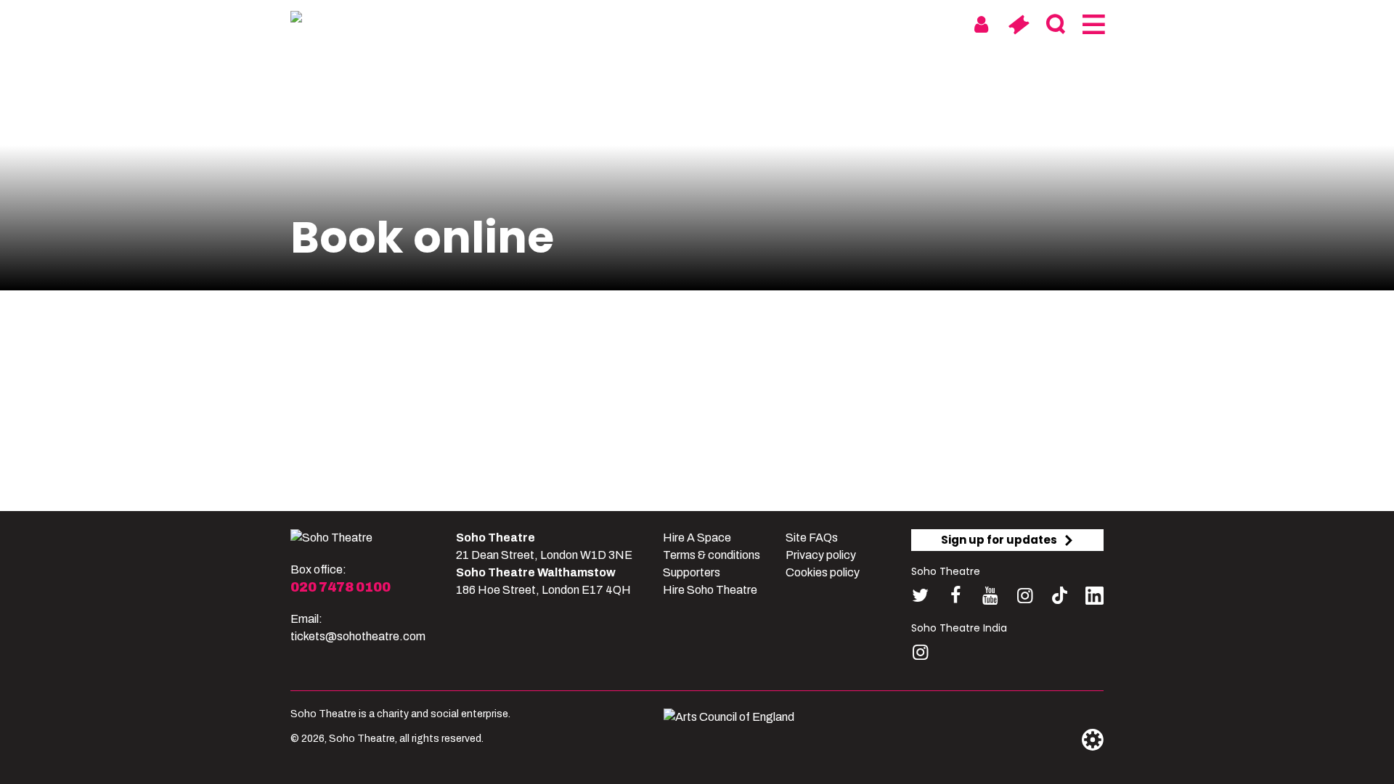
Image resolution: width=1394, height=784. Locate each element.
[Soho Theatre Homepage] (363, 19)
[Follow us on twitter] (920, 595)
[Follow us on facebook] (955, 595)
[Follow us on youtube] (990, 595)
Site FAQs (812, 537)
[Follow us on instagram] (1025, 595)
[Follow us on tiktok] (1060, 595)
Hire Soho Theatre (710, 590)
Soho (676, 24)
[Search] (1055, 25)
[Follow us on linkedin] (1094, 598)
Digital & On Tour (884, 24)
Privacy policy (821, 555)
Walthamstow (760, 24)
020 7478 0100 (340, 587)
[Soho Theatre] (331, 538)
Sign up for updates (999, 539)
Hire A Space (697, 537)
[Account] (981, 25)
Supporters (691, 572)
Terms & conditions (711, 555)
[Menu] (1092, 25)
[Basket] (1018, 25)
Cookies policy (823, 572)
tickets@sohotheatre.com (357, 636)
